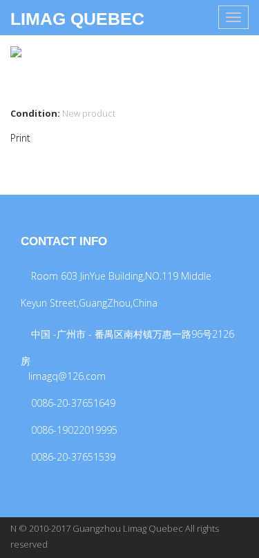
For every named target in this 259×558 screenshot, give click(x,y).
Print (20, 137)
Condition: (35, 113)
